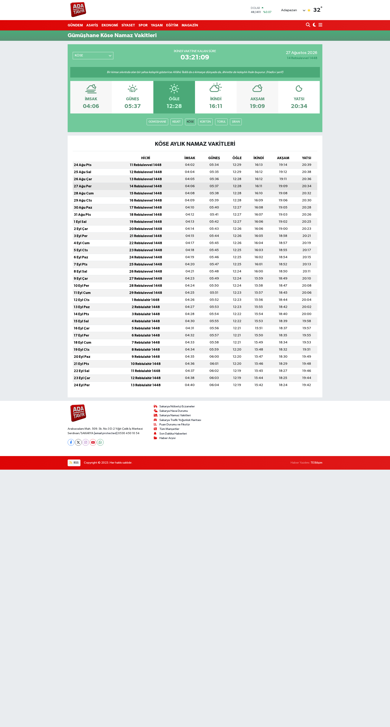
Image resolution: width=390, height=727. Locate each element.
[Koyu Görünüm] (314, 25)
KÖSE (190, 121)
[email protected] (105, 433)
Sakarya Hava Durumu (173, 410)
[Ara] (308, 25)
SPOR (143, 25)
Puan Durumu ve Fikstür (174, 424)
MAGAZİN (190, 25)
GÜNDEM (75, 25)
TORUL (221, 121)
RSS (76, 462)
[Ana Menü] (320, 25)
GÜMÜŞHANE (157, 121)
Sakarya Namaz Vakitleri (175, 415)
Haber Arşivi (167, 438)
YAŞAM (157, 25)
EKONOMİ (110, 25)
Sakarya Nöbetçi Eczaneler (177, 406)
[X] (78, 442)
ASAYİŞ (92, 25)
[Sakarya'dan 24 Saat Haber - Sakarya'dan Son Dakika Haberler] (78, 10)
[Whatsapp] (100, 442)
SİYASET (128, 25)
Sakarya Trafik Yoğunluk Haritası (180, 420)
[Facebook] (71, 442)
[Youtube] (93, 442)
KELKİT (176, 121)
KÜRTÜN (205, 121)
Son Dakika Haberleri (173, 433)
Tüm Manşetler (169, 428)
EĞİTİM (172, 25)
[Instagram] (85, 442)
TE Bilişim (316, 462)
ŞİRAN (236, 121)
